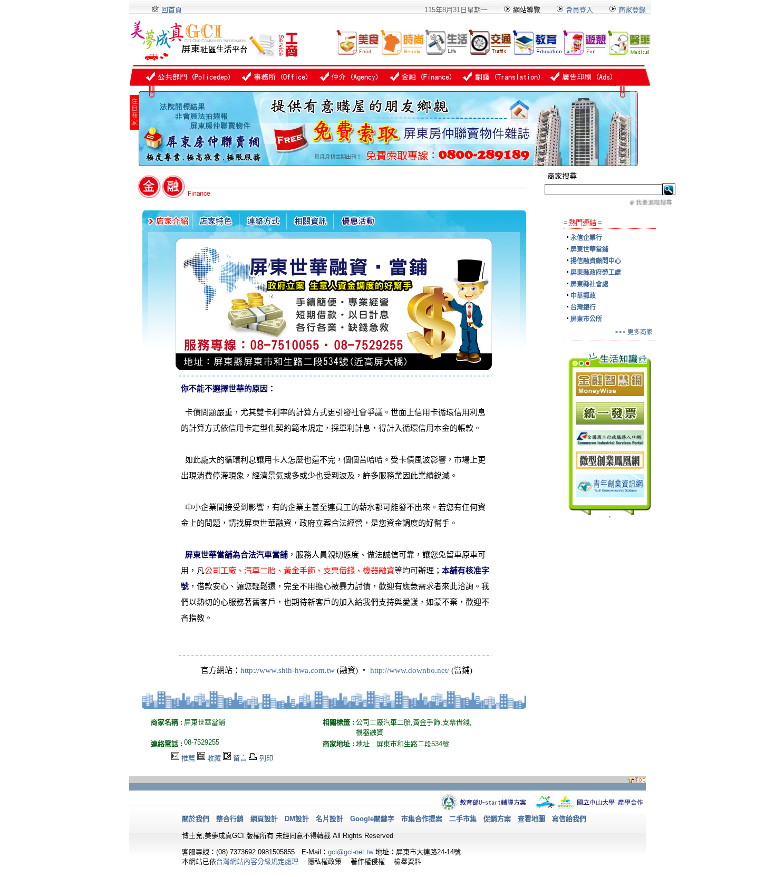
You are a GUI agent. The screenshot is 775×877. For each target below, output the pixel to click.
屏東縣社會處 (589, 284)
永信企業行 (586, 238)
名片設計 (329, 819)
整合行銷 (230, 819)
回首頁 (170, 10)
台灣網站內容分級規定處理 (257, 861)
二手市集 (463, 819)
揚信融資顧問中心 (595, 261)
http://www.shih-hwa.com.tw (287, 670)
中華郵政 (583, 296)
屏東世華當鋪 (589, 249)
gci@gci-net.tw (350, 852)
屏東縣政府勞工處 (595, 272)
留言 (240, 758)
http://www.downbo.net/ (409, 670)
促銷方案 (497, 819)
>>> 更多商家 (634, 332)
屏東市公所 (586, 319)
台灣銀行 (583, 307)
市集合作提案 (421, 819)
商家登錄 (632, 10)
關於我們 (195, 819)
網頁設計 (264, 819)
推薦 (188, 758)
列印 (266, 758)
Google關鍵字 (372, 819)
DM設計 (297, 819)
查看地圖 (531, 819)
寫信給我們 (569, 819)
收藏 (214, 758)
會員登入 (578, 10)
